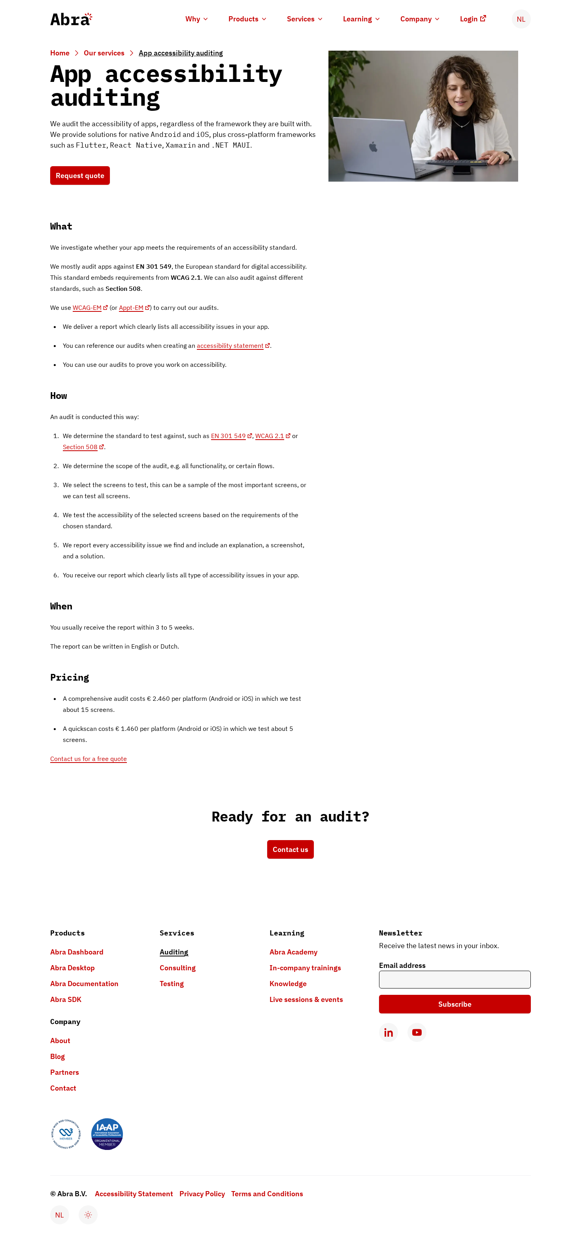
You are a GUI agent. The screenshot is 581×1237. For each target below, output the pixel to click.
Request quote (80, 175)
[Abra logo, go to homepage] (71, 19)
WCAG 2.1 (269, 436)
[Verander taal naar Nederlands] (521, 18)
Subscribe (455, 1004)
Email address (402, 965)
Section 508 (80, 447)
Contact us (290, 849)
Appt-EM (131, 307)
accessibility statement (230, 345)
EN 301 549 (228, 436)
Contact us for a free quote (88, 759)
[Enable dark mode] (88, 1214)
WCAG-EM (87, 307)
